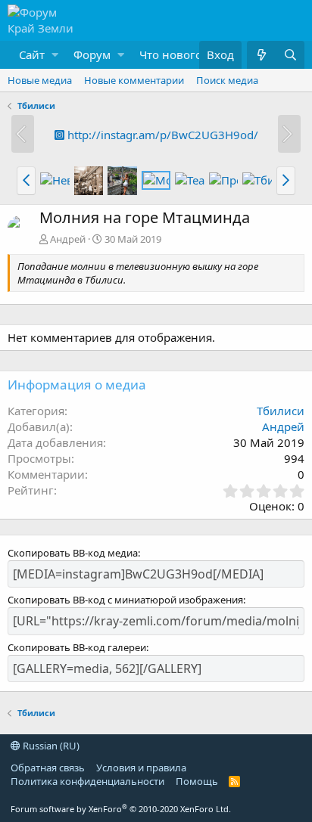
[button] (35, 55)
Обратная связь (48, 767)
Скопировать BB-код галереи (77, 647)
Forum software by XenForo (121, 808)
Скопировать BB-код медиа (73, 553)
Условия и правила (141, 767)
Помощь (197, 781)
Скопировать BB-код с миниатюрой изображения (125, 599)
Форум (92, 54)
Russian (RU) (50, 745)
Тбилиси (280, 410)
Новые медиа (40, 80)
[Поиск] (290, 55)
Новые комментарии (134, 80)
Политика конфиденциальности (87, 781)
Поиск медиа (227, 80)
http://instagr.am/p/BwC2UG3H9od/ (161, 134)
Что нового (170, 54)
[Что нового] (261, 55)
